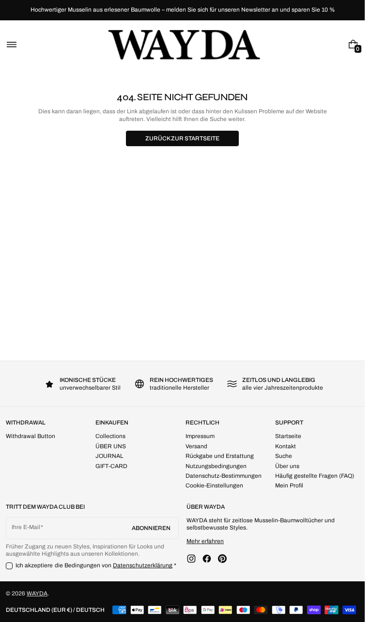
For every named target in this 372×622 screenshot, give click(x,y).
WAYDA (37, 593)
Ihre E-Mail (26, 527)
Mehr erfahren (205, 541)
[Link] (182, 10)
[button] (11, 44)
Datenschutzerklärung (142, 565)
